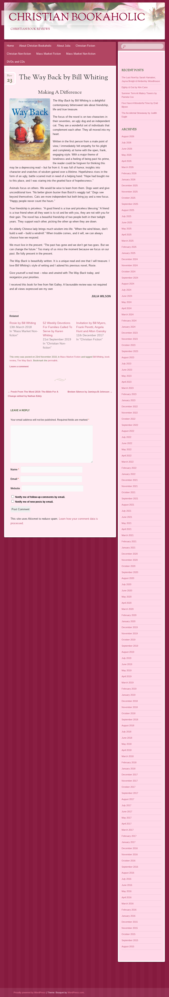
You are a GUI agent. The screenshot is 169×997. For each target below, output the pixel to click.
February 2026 (129, 173)
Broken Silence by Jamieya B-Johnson (90, 391)
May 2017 (126, 817)
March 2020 (128, 609)
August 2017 (128, 799)
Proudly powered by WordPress (30, 992)
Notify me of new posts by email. (34, 501)
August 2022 (128, 431)
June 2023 (127, 369)
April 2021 (126, 529)
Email (15, 479)
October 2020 (128, 566)
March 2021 (128, 535)
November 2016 (130, 854)
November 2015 (130, 928)
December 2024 (130, 259)
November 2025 (130, 191)
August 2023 (128, 357)
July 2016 (126, 879)
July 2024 (126, 290)
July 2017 (126, 805)
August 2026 (128, 136)
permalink (53, 360)
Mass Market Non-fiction (80, 53)
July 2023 (126, 363)
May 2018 (126, 744)
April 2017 (126, 823)
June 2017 (127, 811)
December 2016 (130, 848)
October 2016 (128, 860)
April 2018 (126, 750)
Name (15, 469)
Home (10, 45)
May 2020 (126, 596)
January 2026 (128, 179)
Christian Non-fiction (19, 53)
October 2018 (128, 713)
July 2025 (126, 216)
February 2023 (129, 394)
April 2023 (126, 382)
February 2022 (129, 468)
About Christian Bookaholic (35, 45)
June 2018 (127, 738)
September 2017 (130, 793)
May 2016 (126, 891)
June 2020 (127, 590)
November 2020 (130, 560)
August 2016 (128, 873)
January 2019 (128, 695)
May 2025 (126, 228)
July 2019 (126, 658)
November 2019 (130, 633)
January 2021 (128, 547)
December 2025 (130, 185)
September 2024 (130, 277)
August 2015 (128, 946)
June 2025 (127, 222)
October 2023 (128, 345)
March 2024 (128, 314)
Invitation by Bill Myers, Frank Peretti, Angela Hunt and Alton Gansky (91, 327)
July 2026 (126, 142)
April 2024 (126, 308)
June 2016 (127, 885)
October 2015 (128, 934)
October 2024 (128, 271)
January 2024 (128, 327)
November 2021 (130, 486)
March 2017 (128, 830)
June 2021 (127, 517)
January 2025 (128, 253)
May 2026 (126, 155)
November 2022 (130, 412)
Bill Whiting (98, 357)
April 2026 (126, 161)
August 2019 (128, 652)
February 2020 (129, 615)
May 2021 (126, 523)
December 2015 (130, 922)
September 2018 (130, 719)
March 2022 (128, 462)
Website (15, 488)
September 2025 (130, 204)
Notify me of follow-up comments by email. (40, 497)
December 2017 (130, 774)
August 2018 (128, 725)
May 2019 (126, 670)
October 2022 (128, 419)
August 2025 (128, 210)
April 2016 (126, 897)
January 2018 (128, 768)
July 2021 (126, 511)
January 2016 (128, 916)
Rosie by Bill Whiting (22, 323)
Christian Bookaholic (77, 17)
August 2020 (128, 578)
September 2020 (130, 572)
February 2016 (129, 909)
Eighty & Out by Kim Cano (135, 87)
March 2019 (128, 682)
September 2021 (130, 498)
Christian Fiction (85, 45)
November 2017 (130, 780)
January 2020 (128, 621)
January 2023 (128, 400)
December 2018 (130, 701)
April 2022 (126, 455)
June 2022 (127, 443)
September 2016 (130, 867)
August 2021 (128, 504)
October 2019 (128, 639)
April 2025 (126, 234)
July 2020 (126, 584)
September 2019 (130, 646)
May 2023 (126, 376)
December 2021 (130, 480)
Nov (9, 77)
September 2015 (130, 940)
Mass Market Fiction (48, 53)
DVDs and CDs (16, 61)
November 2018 (130, 707)
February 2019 (129, 688)
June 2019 (127, 664)
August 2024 (128, 283)
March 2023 (128, 388)
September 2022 (130, 425)
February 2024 (129, 320)
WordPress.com (76, 992)
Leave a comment (19, 366)
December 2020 (130, 554)
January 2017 (128, 842)
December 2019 (130, 627)
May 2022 (126, 449)
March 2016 (128, 903)
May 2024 (126, 302)
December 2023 (130, 333)
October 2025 (128, 198)
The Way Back (24, 360)
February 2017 (129, 836)
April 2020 (126, 603)
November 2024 (130, 265)
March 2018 (128, 756)
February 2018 (129, 762)
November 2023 (130, 339)
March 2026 (128, 167)
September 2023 (130, 351)
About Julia (63, 45)
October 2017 (128, 787)
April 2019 (126, 676)
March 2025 (128, 240)
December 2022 (130, 406)
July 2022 (126, 437)
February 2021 (129, 541)
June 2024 (127, 296)
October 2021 (128, 492)
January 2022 (128, 474)
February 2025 (129, 247)
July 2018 (126, 731)
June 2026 (127, 148)
